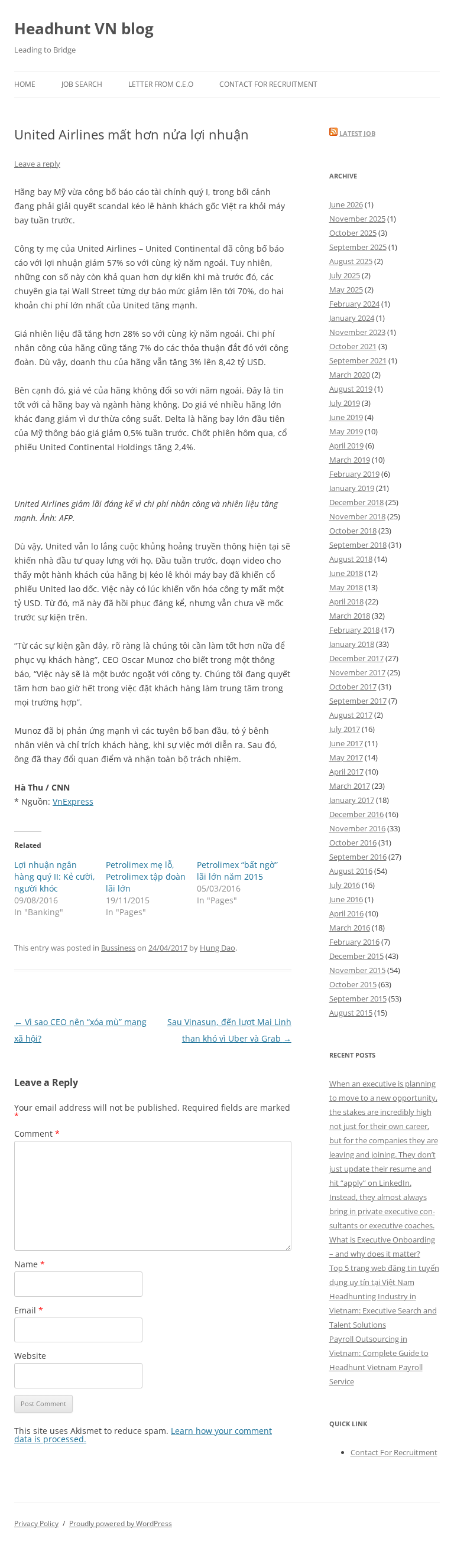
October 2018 (353, 530)
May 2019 (346, 431)
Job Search (81, 84)
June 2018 (346, 573)
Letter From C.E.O (160, 84)
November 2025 (357, 218)
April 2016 (346, 913)
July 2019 (344, 403)
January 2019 (351, 488)
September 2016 (358, 856)
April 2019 (346, 445)
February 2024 (354, 303)
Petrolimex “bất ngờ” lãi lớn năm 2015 (237, 870)
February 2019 (354, 474)
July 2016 (344, 885)
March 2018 (349, 615)
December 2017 (356, 658)
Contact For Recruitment (268, 84)
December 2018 (356, 502)
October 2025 (353, 232)
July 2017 (344, 729)
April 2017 (346, 771)
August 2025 (350, 261)
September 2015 (358, 998)
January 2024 (351, 318)
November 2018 (357, 516)
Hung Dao (217, 947)
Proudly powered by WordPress (120, 1523)
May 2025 (346, 289)
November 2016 (357, 828)
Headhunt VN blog (84, 28)
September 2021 (358, 360)
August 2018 (350, 559)
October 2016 (353, 842)
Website (30, 1355)
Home (24, 84)
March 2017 (349, 785)
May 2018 (346, 587)
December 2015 (356, 956)
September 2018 (358, 544)
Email (28, 1310)
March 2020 (349, 374)
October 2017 (353, 686)
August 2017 (350, 715)
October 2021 (353, 346)
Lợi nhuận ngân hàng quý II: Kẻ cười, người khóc (54, 876)
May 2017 (346, 757)
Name (29, 1264)
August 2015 (350, 1012)
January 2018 (351, 644)
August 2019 (350, 388)
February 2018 (354, 629)
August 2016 (350, 871)
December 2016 (356, 814)
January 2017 (351, 800)
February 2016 (354, 941)
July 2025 (344, 275)
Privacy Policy (36, 1523)
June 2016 (346, 899)
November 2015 (357, 970)
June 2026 (346, 204)
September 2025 (358, 247)
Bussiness (118, 947)
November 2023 (357, 332)
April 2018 (346, 601)
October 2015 (353, 984)
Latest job (357, 133)
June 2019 (346, 417)
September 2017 (358, 700)
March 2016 (349, 927)
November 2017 (357, 672)
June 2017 (346, 743)
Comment (37, 1133)
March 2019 (349, 459)
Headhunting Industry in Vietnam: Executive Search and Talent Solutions (383, 1310)
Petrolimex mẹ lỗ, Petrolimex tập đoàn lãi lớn (146, 876)
